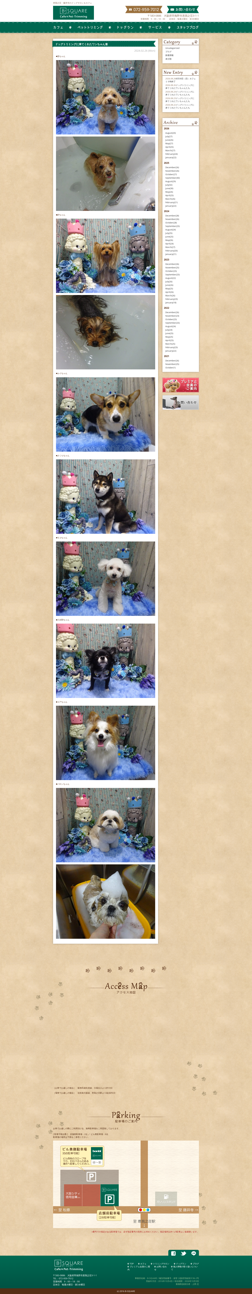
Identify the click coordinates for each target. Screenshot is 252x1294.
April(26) (169, 292)
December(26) (172, 167)
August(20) (170, 133)
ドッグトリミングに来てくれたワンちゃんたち (179, 86)
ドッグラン (181, 1263)
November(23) (172, 315)
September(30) (172, 177)
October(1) (170, 367)
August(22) (170, 278)
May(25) (169, 288)
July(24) (168, 329)
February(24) (171, 154)
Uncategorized (172, 48)
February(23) (171, 299)
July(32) (168, 184)
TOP (132, 1263)
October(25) (171, 271)
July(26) (168, 281)
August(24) (170, 229)
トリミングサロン (161, 1263)
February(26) (171, 250)
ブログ (168, 51)
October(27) (171, 174)
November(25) (172, 267)
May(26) (169, 191)
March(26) (170, 198)
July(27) (168, 136)
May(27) (169, 143)
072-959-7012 (66, 1278)
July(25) (168, 233)
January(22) (170, 157)
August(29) (170, 181)
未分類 (168, 58)
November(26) (172, 170)
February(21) (171, 202)
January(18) (170, 302)
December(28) (172, 215)
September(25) (172, 226)
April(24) (169, 243)
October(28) (171, 222)
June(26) (169, 140)
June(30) (169, 188)
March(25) (170, 343)
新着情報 (169, 55)
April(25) (169, 147)
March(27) (170, 150)
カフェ (143, 1263)
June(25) (169, 236)
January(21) (170, 254)
